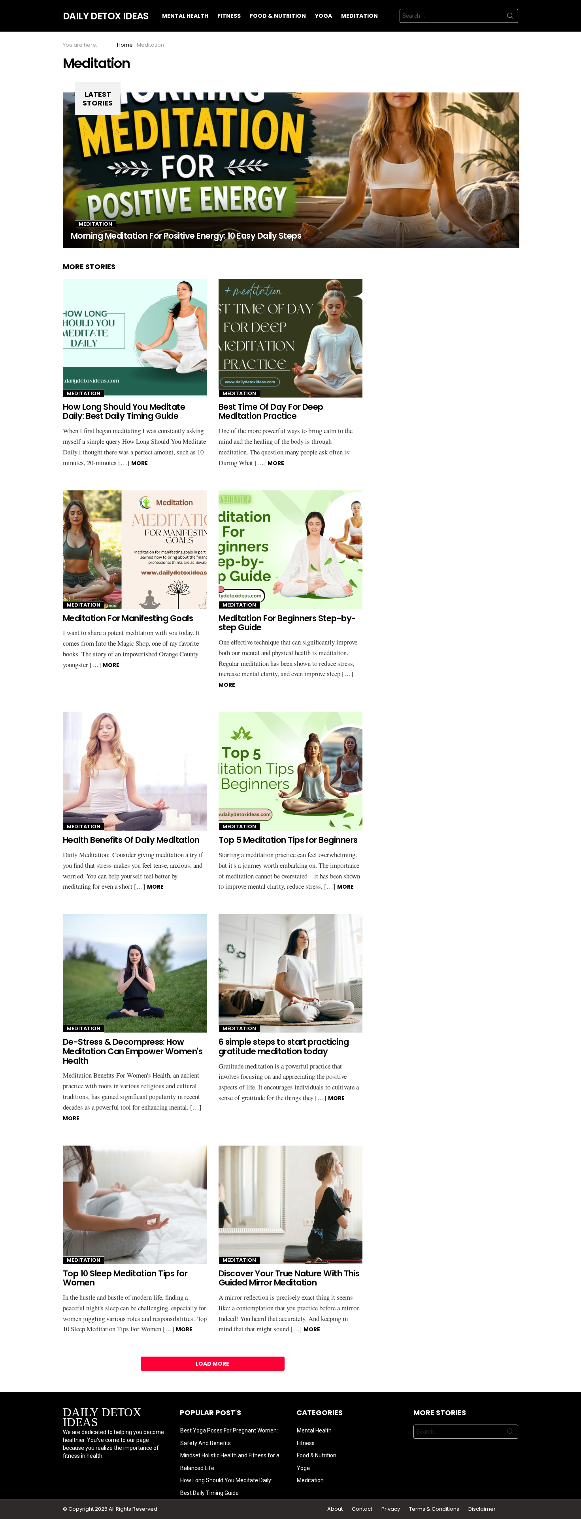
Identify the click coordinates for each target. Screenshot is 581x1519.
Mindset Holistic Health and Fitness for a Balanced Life (229, 1461)
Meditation (359, 16)
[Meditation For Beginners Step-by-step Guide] (290, 549)
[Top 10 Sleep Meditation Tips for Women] (135, 1205)
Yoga (323, 16)
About (335, 1509)
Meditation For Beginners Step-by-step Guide (287, 622)
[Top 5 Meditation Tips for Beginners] (290, 771)
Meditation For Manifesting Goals (128, 618)
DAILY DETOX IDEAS (102, 1417)
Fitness (229, 16)
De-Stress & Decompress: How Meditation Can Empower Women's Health (132, 1051)
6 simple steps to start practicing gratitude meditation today (284, 1046)
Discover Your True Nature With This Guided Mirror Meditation (289, 1278)
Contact (363, 1509)
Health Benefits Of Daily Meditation (131, 840)
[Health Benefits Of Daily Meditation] (135, 771)
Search (510, 17)
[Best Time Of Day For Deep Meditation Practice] (290, 338)
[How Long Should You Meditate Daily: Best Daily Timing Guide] (135, 338)
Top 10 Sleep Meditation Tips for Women (125, 1278)
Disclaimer (482, 1509)
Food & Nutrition (278, 16)
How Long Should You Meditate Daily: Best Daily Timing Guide (124, 411)
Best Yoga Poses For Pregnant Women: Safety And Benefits (229, 1436)
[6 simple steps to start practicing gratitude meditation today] (290, 973)
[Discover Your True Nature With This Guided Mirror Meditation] (290, 1205)
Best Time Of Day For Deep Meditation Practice (271, 411)
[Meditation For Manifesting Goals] (135, 549)
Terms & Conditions (434, 1509)
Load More (212, 1364)
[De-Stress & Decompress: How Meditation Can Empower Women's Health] (135, 973)
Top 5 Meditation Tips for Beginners (288, 840)
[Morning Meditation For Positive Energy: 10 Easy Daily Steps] (292, 170)
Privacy (391, 1509)
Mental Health (185, 16)
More (139, 463)
